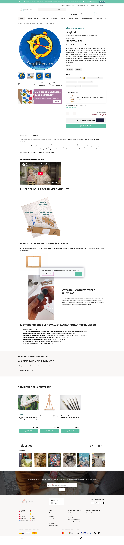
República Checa (23, 511)
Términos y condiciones (74, 513)
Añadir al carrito (87, 126)
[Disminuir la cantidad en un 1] (67, 113)
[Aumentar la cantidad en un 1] (74, 113)
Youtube (103, 446)
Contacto (92, 5)
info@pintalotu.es (57, 503)
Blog (87, 515)
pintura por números (37, 145)
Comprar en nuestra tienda (68, 5)
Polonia (23, 516)
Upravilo (100, 538)
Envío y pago (72, 107)
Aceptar (78, 274)
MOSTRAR (102, 1)
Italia (33, 516)
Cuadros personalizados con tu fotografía (57, 515)
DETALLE (29, 431)
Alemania (23, 518)
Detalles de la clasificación (89, 36)
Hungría (34, 511)
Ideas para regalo (53, 525)
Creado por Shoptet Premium (88, 538)
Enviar (62, 489)
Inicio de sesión (71, 14)
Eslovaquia (23, 514)
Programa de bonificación (74, 522)
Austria (33, 520)
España (33, 518)
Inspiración (52, 519)
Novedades (52, 523)
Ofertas (51, 521)
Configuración (47, 274)
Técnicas (51, 513)
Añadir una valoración (26, 370)
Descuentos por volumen (74, 519)
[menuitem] (21, 18)
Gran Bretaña (24, 520)
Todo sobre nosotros (82, 5)
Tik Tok (94, 446)
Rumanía (34, 514)
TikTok (89, 304)
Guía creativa (89, 513)
